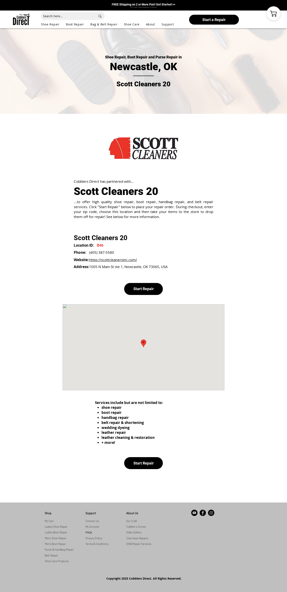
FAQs (89, 532)
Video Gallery (134, 532)
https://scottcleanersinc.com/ (113, 259)
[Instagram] (211, 513)
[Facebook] (203, 513)
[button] (53, 24)
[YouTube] (194, 513)
